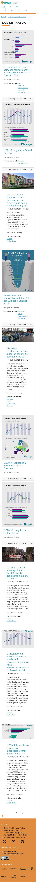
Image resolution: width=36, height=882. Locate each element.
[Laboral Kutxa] (13, 876)
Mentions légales (10, 851)
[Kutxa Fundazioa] (4, 876)
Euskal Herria (23, 88)
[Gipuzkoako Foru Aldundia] (32, 869)
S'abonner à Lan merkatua (2, 816)
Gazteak (21, 90)
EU (4, 10)
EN (25, 10)
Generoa (21, 92)
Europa (21, 85)
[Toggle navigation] (17, 7)
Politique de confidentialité (14, 854)
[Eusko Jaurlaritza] (22, 869)
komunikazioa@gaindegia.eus (15, 837)
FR (18, 10)
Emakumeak (22, 316)
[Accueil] (12, 3)
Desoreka (21, 311)
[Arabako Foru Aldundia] (4, 869)
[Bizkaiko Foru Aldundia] (13, 869)
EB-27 (20, 83)
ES (12, 10)
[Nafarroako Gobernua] (22, 876)
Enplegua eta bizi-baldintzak (17, 17)
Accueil (3, 17)
